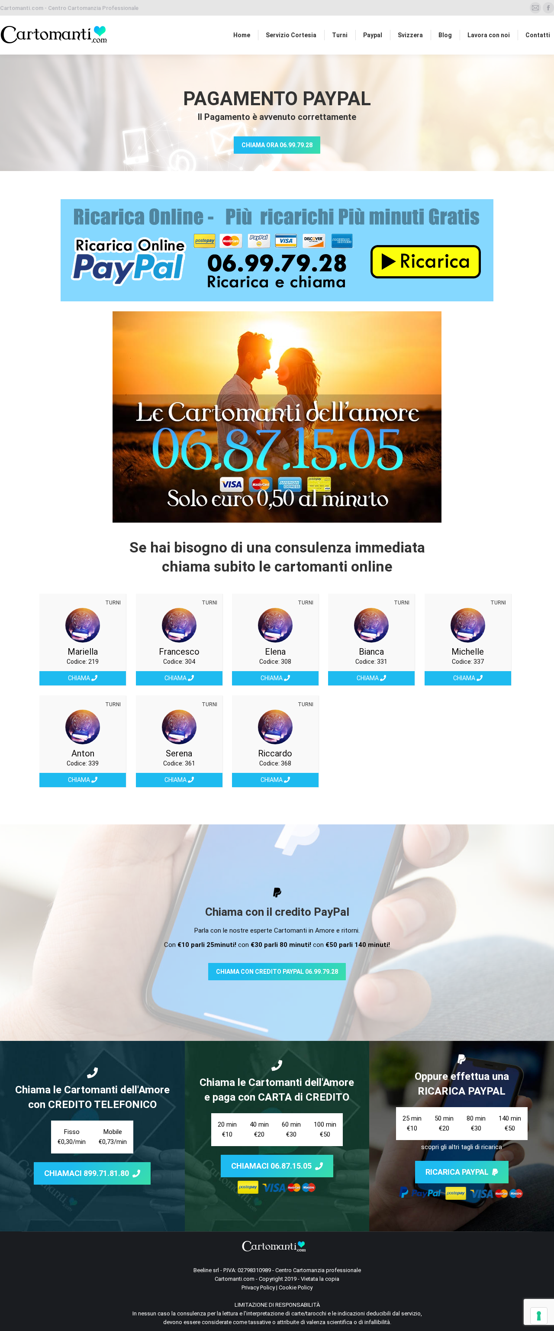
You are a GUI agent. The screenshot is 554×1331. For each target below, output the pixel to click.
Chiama (79, 678)
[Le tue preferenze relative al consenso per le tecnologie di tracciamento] (539, 1316)
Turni (113, 603)
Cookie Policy (295, 1287)
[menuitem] (242, 35)
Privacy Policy (258, 1287)
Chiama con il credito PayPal (277, 911)
